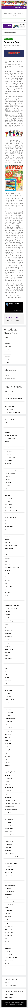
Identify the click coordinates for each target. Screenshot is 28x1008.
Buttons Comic (8, 498)
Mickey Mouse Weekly (10, 718)
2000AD (6, 337)
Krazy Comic (8, 680)
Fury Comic (7, 614)
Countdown (7, 558)
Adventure (7, 432)
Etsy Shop (7, 592)
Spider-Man (7, 356)
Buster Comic (8, 492)
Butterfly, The (8, 495)
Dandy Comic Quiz (9, 406)
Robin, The (7, 775)
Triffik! (6, 920)
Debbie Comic (8, 574)
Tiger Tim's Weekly (9, 901)
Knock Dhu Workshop (10, 378)
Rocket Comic (8, 778)
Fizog (6, 599)
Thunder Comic (8, 894)
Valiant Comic (8, 935)
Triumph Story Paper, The (11, 923)
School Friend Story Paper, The (12, 803)
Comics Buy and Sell (10, 548)
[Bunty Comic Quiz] (14, 27)
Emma (6, 589)
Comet (6, 533)
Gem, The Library (9, 621)
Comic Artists (8, 536)
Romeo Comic (8, 781)
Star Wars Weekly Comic (11, 863)
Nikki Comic (8, 734)
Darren (7, 45)
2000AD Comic (8, 422)
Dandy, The (7, 570)
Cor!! (6, 555)
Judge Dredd (8, 349)
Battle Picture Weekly (10, 438)
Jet (5, 665)
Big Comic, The (8, 451)
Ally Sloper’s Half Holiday (11, 435)
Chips (6, 523)
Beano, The (7, 441)
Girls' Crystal (8, 633)
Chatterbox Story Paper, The (11, 514)
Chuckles (7, 529)
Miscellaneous (8, 721)
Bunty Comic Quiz (22, 25)
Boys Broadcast (8, 463)
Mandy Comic (8, 702)
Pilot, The (7, 747)
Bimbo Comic (8, 454)
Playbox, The (8, 750)
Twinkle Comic (8, 929)
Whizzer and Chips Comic (11, 957)
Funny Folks (8, 611)
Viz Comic (7, 945)
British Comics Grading (10, 985)
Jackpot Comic (8, 658)
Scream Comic (8, 831)
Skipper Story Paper (9, 838)
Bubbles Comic (8, 476)
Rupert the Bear (8, 38)
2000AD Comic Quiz (9, 392)
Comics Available (9, 994)
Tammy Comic (8, 879)
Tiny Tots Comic (9, 904)
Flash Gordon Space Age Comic (12, 602)
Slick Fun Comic (9, 841)
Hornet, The (7, 640)
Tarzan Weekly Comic (10, 885)
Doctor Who (8, 343)
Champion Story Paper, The (11, 511)
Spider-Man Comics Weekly (11, 857)
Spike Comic (8, 860)
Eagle (6, 583)
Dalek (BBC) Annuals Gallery (12, 567)
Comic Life (7, 542)
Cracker (6, 561)
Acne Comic (8, 426)
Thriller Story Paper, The (10, 891)
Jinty (6, 671)
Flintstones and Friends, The (12, 605)
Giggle (6, 624)
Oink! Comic (8, 740)
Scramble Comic (9, 828)
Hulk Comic (7, 646)
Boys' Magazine (8, 467)
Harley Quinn (8, 346)
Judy (6, 674)
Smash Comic (8, 844)
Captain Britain (8, 504)
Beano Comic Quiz (9, 395)
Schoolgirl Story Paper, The (11, 809)
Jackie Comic (8, 655)
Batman (6, 340)
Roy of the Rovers (9, 787)
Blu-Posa (7, 375)
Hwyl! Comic (8, 652)
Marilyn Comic (8, 706)
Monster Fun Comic (9, 731)
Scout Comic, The (9, 825)
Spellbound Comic (9, 853)
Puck (6, 759)
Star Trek (7, 359)
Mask (6, 353)
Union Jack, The (9, 932)
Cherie (6, 520)
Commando (7, 551)
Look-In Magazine (9, 690)
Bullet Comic (8, 482)
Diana (6, 577)
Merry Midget (8, 715)
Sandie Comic (8, 797)
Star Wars (7, 362)
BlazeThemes (19, 1004)
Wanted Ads (8, 951)
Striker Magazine (9, 875)
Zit (5, 973)
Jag (5, 662)
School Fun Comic (9, 806)
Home (5, 32)
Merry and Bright (9, 712)
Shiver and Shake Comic (11, 835)
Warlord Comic (8, 954)
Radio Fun (7, 762)
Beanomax (7, 444)
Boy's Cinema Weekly (10, 457)
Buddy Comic (8, 479)
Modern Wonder (8, 728)
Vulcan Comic (8, 948)
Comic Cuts (7, 539)
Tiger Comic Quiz (9, 409)
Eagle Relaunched (9, 586)
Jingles (6, 668)
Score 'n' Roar (8, 822)
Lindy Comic (8, 684)
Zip (5, 970)
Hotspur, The (8, 643)
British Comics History (10, 470)
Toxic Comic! (8, 913)
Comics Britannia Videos (11, 545)
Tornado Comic (8, 910)
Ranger (6, 769)
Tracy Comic (8, 916)
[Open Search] (22, 20)
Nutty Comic (8, 737)
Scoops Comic (8, 816)
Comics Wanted (8, 997)
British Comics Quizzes (10, 473)
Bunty (6, 489)
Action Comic (8, 429)
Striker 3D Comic (9, 872)
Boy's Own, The (8, 460)
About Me (7, 982)
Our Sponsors (8, 743)
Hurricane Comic (9, 649)
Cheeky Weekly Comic (10, 517)
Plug (6, 753)
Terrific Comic (8, 888)
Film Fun (7, 596)
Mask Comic (8, 709)
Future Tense (8, 618)
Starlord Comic (8, 866)
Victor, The (7, 942)
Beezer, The (7, 448)
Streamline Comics (9, 869)
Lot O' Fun (7, 693)
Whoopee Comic (9, 960)
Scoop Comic (8, 813)
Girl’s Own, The (8, 630)
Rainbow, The (8, 765)
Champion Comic (9, 507)
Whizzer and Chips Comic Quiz (14, 7)
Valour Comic (8, 938)
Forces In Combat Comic (11, 608)
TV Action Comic (9, 926)
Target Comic (8, 882)
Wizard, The (7, 964)
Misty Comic (8, 724)
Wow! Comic (8, 967)
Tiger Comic (8, 897)
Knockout (7, 677)
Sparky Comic (8, 847)
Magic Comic (8, 696)
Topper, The (7, 907)
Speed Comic (8, 850)
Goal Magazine (8, 636)
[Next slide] (24, 7)
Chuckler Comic (9, 526)
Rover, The (7, 784)
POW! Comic (8, 756)
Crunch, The (7, 564)
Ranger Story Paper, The (10, 772)
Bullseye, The (8, 485)
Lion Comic (7, 687)
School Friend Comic (10, 800)
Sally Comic (8, 794)
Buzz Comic (7, 501)
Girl (5, 627)
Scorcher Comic (9, 819)
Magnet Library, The (9, 699)
